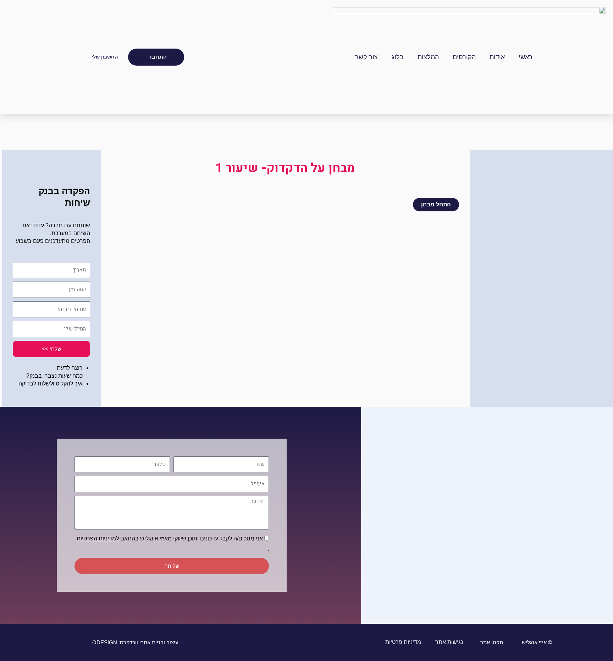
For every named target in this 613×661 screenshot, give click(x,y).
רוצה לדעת (70, 368)
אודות (497, 57)
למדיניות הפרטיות (98, 538)
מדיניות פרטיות (402, 642)
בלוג (398, 57)
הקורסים (464, 57)
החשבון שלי (105, 57)
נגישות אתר (448, 642)
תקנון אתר (491, 642)
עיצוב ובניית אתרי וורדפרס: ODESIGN (135, 642)
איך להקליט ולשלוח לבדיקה (50, 384)
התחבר (158, 57)
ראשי (525, 57)
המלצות (428, 57)
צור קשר (366, 57)
